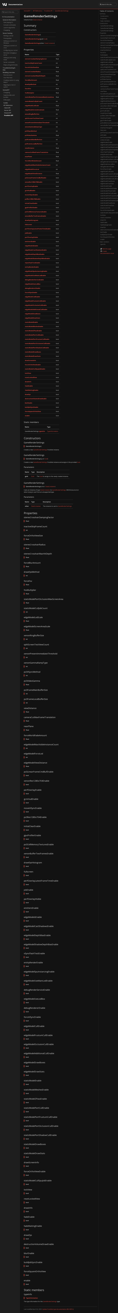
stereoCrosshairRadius (107, 43)
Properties (103, 19)
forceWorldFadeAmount (107, 94)
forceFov (103, 52)
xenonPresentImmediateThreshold (108, 72)
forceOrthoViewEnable (107, 210)
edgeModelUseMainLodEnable (108, 159)
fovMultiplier (104, 55)
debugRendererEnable (107, 167)
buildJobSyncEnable (106, 235)
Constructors (104, 16)
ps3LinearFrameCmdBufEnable (108, 103)
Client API (7, 108)
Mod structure (7, 75)
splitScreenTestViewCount (108, 69)
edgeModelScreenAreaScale (108, 65)
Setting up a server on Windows (10, 42)
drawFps (103, 227)
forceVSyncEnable (105, 169)
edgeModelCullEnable (107, 171)
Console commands (9, 25)
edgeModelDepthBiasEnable (108, 147)
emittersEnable (105, 140)
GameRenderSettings (106, 26)
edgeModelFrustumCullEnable (108, 174)
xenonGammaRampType (108, 74)
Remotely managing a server (9, 54)
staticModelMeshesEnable (108, 188)
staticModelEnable (106, 186)
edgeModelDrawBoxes (107, 181)
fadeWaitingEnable (106, 225)
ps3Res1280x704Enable (107, 116)
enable (102, 239)
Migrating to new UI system (9, 86)
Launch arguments (9, 28)
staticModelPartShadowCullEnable (108, 201)
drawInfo (103, 220)
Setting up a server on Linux (10, 47)
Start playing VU (8, 22)
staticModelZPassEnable (108, 191)
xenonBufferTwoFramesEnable (108, 125)
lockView (103, 215)
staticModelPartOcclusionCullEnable (108, 198)
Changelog (6, 30)
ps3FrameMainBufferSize (108, 82)
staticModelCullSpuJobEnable (108, 213)
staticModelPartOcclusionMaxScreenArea (108, 57)
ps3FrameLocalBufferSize (108, 84)
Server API (7, 110)
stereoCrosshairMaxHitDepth (108, 45)
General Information (9, 20)
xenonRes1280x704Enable (108, 106)
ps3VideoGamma (105, 79)
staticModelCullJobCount (107, 60)
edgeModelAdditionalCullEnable (108, 179)
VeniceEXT (6, 90)
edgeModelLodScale (106, 62)
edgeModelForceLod (106, 99)
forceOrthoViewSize (106, 40)
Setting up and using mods (9, 59)
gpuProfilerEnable (105, 120)
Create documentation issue (107, 252)
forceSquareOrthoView (107, 237)
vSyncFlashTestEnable (107, 152)
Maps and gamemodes (10, 65)
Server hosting (7, 33)
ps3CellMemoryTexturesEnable (108, 123)
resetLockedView (105, 218)
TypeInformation (52, 431)
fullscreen (103, 130)
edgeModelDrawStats (107, 184)
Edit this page (106, 249)
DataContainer (37, 20)
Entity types (6, 100)
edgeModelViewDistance (108, 101)
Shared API (7, 113)
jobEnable (103, 135)
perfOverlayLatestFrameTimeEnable (108, 133)
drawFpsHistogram (106, 128)
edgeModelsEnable (106, 142)
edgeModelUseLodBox (107, 164)
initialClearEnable (105, 118)
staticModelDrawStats (107, 205)
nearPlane (103, 91)
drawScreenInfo (105, 208)
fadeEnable (103, 222)
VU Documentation (8, 17)
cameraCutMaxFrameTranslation (108, 89)
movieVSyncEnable (106, 113)
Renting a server (8, 36)
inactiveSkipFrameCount (107, 38)
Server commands (9, 62)
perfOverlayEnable (106, 108)
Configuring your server (10, 50)
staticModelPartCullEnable (108, 193)
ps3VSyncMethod (105, 77)
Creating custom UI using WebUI (11, 81)
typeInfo (102, 244)
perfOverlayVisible (105, 137)
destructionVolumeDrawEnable (108, 230)
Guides (5, 103)
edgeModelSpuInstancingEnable (108, 157)
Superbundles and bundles (9, 96)
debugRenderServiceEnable (108, 162)
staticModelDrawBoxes (107, 203)
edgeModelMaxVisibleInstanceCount (108, 96)
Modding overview (9, 72)
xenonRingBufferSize (106, 67)
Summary (102, 14)
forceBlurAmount (105, 48)
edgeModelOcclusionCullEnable (108, 176)
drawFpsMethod (105, 50)
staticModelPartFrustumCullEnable (108, 196)
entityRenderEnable (106, 154)
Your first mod (7, 78)
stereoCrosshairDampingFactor (108, 35)
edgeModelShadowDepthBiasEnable (108, 150)
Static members (105, 21)
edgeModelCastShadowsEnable (108, 145)
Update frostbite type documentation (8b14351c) (58, 1309)
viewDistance (104, 86)
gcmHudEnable (105, 111)
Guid (45, 39)
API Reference (8, 105)
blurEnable (103, 232)
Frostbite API (8, 115)
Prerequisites (7, 38)
